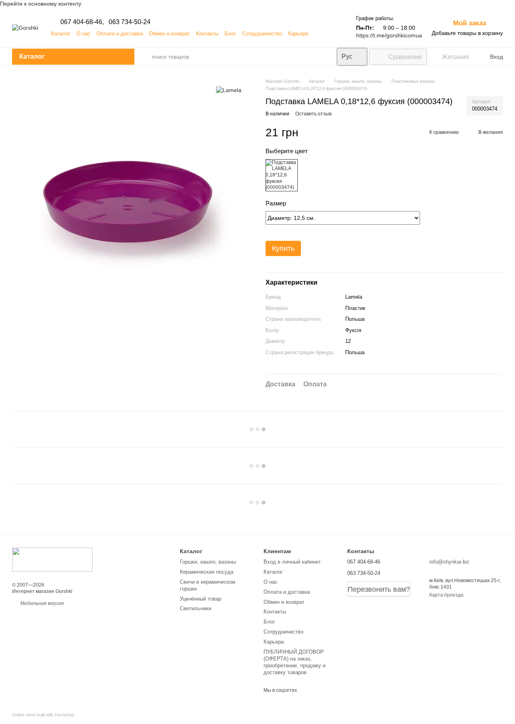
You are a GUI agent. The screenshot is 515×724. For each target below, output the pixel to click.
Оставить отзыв (313, 114)
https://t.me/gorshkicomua (389, 35)
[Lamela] (228, 90)
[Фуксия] (282, 175)
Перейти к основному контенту (40, 3)
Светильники (195, 608)
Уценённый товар (200, 599)
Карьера (298, 34)
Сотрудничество (262, 34)
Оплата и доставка (120, 34)
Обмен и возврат (169, 34)
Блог (230, 34)
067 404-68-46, (82, 21)
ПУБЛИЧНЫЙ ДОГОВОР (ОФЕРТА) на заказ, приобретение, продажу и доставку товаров (294, 662)
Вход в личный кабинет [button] (292, 562)
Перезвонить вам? (379, 589)
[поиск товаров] (143, 57)
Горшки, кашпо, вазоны (208, 562)
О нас (83, 34)
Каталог (60, 34)
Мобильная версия (41, 603)
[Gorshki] (52, 559)
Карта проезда (446, 595)
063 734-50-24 (129, 21)
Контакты (207, 34)
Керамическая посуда (206, 572)
